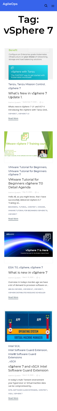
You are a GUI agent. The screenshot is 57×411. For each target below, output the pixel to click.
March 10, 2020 (28, 277)
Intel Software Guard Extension (27, 350)
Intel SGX (14, 346)
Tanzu (12, 84)
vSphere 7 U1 (23, 114)
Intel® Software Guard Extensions (22, 356)
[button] (28, 67)
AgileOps (10, 4)
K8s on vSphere (15, 289)
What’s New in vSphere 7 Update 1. (27, 95)
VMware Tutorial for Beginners (27, 167)
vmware (41, 207)
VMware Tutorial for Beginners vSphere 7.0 (27, 211)
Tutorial (23, 207)
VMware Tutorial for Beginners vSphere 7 (27, 173)
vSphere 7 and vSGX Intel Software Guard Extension (28, 368)
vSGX (12, 361)
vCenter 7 (32, 207)
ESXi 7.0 (13, 267)
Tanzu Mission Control (31, 84)
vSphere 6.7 (28, 289)
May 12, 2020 (27, 192)
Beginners (13, 207)
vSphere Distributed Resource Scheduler (26, 293)
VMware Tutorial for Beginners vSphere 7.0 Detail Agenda (25, 183)
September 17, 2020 (30, 102)
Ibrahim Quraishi (14, 102)
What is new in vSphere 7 (27, 272)
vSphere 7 (14, 88)
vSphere (24, 267)
